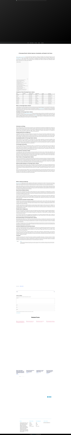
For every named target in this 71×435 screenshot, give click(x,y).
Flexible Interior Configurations (20, 88)
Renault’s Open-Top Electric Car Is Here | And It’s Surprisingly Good (30, 371)
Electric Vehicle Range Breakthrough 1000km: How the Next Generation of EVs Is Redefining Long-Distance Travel (20, 372)
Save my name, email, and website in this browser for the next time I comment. (25, 311)
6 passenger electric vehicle (28, 113)
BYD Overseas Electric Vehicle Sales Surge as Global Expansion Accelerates (49, 371)
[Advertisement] (16, 48)
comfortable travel (18, 58)
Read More (17, 374)
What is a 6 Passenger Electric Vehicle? (20, 80)
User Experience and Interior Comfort (20, 84)
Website (17, 309)
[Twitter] (50, 397)
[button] (20, 286)
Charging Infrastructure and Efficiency (20, 82)
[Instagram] (49, 397)
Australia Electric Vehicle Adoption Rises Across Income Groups (40, 371)
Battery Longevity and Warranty (20, 86)
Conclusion (18, 90)
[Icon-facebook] (47, 397)
